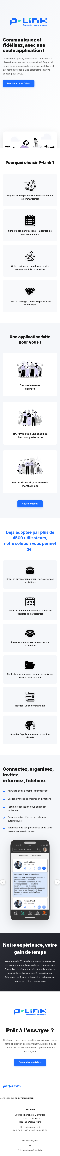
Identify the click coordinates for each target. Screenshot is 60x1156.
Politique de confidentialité (30, 1150)
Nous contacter (30, 504)
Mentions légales (30, 1140)
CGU (30, 1145)
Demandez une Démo (18, 83)
